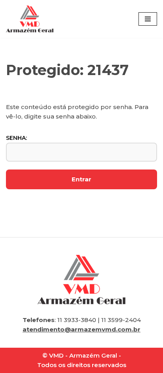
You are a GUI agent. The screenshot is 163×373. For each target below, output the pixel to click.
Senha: (16, 137)
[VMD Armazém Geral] (29, 19)
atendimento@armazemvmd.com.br (81, 329)
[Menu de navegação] (147, 19)
